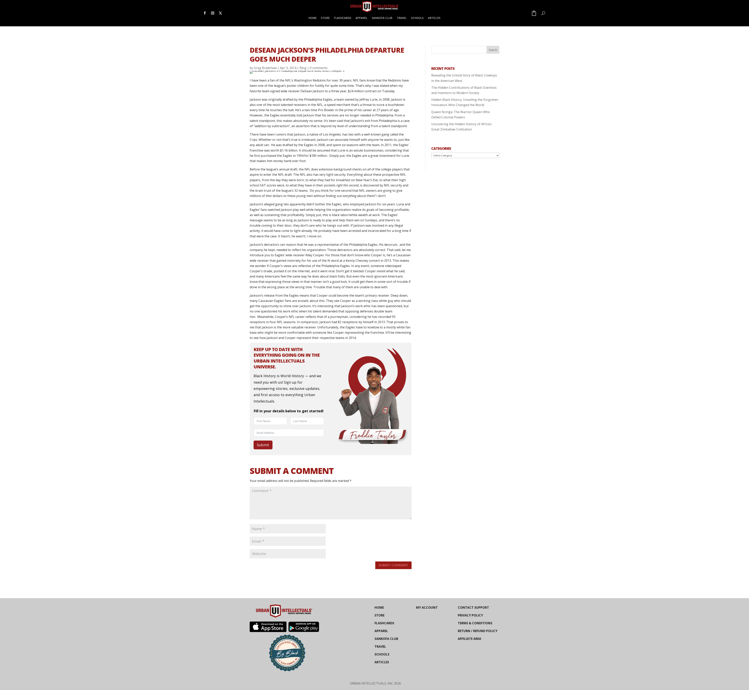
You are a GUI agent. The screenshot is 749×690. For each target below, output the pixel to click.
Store (325, 18)
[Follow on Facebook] (205, 13)
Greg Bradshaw (265, 68)
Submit (263, 445)
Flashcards (342, 18)
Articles (434, 18)
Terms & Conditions (475, 623)
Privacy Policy (470, 615)
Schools (417, 18)
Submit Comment (393, 565)
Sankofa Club (382, 18)
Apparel (361, 18)
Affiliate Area (469, 639)
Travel (402, 18)
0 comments (318, 68)
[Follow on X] (220, 13)
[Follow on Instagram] (212, 13)
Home (312, 18)
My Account (427, 607)
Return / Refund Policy (477, 631)
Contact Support (473, 607)
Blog (303, 68)
